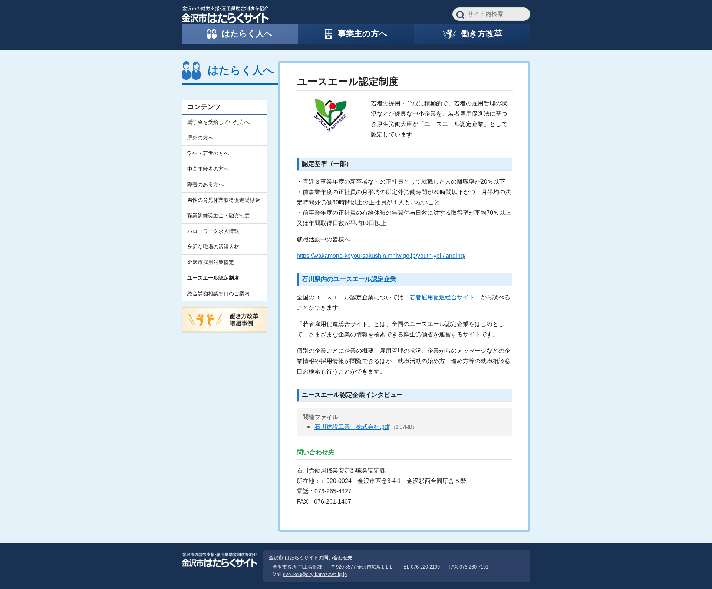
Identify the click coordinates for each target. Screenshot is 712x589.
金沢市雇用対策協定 (210, 262)
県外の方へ (200, 138)
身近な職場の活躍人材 (213, 247)
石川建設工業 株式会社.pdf (351, 427)
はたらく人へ (241, 70)
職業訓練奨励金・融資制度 (218, 215)
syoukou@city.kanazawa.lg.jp (315, 574)
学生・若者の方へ (208, 153)
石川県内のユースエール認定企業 (349, 279)
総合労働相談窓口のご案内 (218, 293)
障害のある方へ (205, 184)
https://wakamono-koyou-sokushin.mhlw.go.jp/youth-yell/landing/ (381, 256)
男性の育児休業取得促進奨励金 (223, 200)
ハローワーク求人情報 (213, 231)
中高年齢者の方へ (208, 169)
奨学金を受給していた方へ (218, 122)
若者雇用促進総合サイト (442, 297)
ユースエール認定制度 (213, 278)
